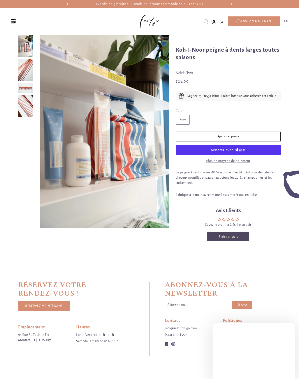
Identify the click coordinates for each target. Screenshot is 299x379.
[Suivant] (232, 3)
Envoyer (242, 304)
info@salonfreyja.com (181, 328)
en (286, 21)
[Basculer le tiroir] (13, 21)
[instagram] (173, 343)
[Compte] (213, 21)
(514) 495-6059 (176, 334)
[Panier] (222, 21)
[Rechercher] (205, 21)
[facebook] (166, 343)
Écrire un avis (228, 236)
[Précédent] (68, 3)
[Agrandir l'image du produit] (104, 131)
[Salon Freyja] (149, 21)
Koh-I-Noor (184, 72)
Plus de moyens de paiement (228, 161)
